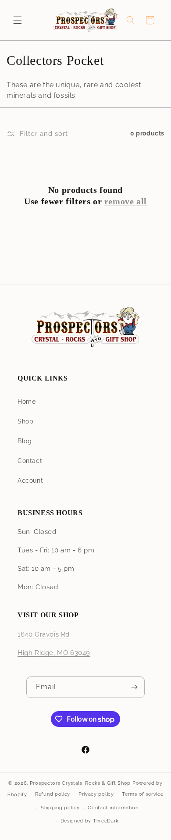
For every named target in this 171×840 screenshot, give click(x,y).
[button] (17, 20)
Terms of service (142, 794)
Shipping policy (60, 808)
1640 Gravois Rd (44, 634)
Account (30, 480)
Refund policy (52, 794)
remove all (125, 201)
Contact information (113, 808)
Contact (30, 460)
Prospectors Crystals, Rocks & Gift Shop (80, 783)
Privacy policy (96, 794)
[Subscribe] (134, 687)
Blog (25, 441)
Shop (25, 421)
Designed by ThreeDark (90, 821)
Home (27, 401)
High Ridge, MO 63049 (54, 653)
